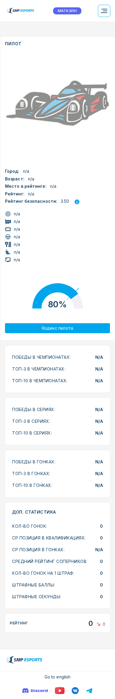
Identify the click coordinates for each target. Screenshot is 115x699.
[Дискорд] (35, 690)
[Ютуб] (60, 690)
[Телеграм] (89, 690)
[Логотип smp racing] (21, 11)
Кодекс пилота (57, 328)
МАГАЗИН (67, 11)
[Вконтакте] (75, 690)
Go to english (57, 676)
